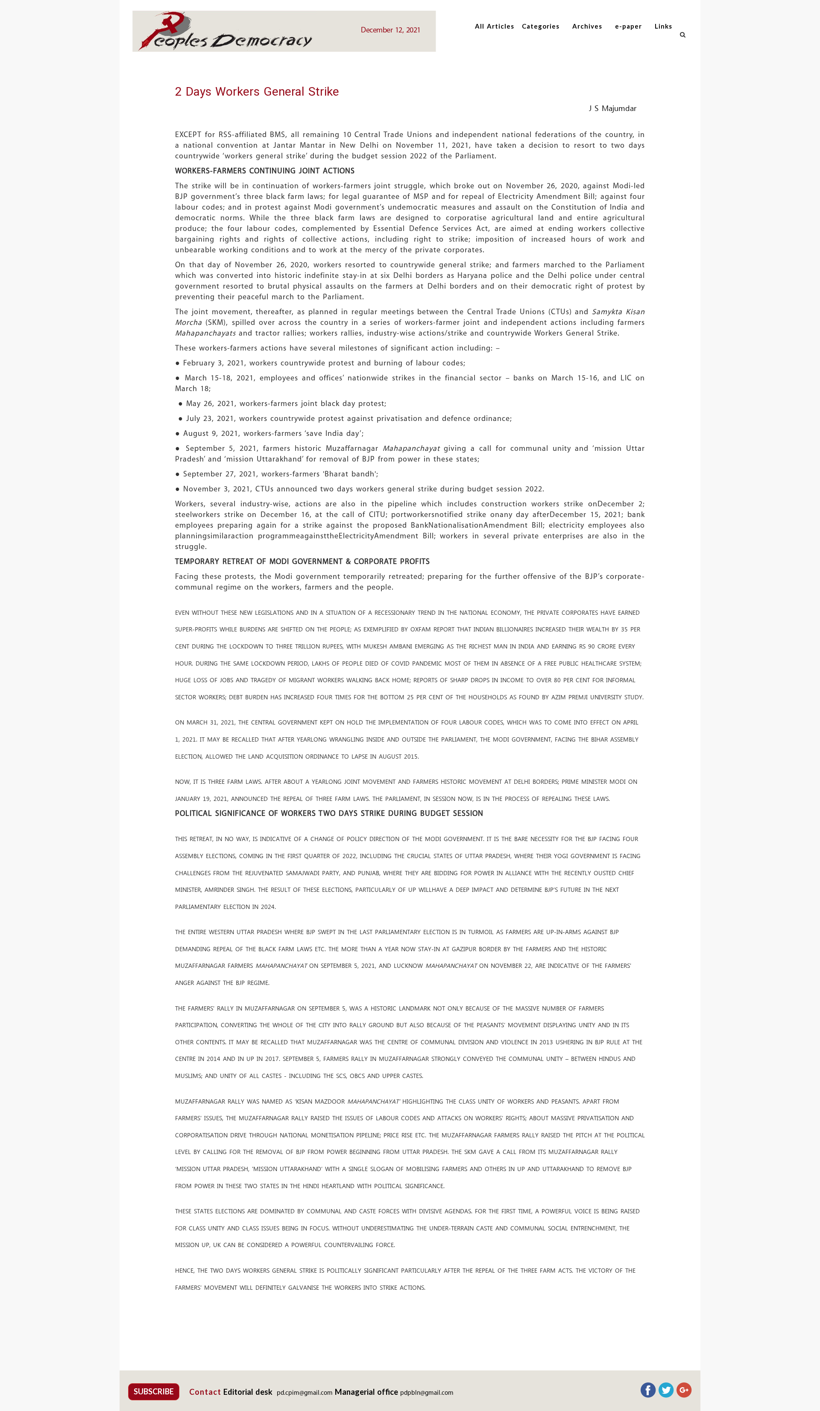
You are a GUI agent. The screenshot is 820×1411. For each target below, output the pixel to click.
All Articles (494, 26)
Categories (540, 26)
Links (663, 26)
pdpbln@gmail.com (427, 1393)
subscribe (154, 1391)
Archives (587, 26)
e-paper (628, 26)
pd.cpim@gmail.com (305, 1393)
